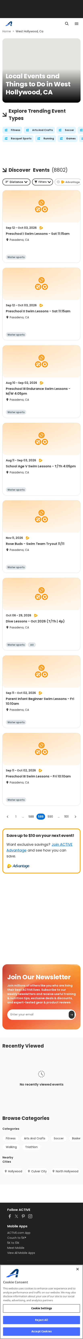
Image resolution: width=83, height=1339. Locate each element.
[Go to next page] (75, 817)
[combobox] (16, 182)
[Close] (77, 1269)
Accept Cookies (41, 1331)
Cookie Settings (41, 1308)
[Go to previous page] (8, 817)
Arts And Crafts (34, 1138)
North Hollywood (67, 1171)
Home (6, 31)
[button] (42, 182)
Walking (11, 1147)
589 (41, 817)
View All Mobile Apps (21, 1253)
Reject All (41, 1320)
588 (31, 817)
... (23, 817)
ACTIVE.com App (18, 1233)
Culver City (39, 1171)
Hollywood (15, 1171)
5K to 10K (13, 1243)
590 (50, 817)
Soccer (59, 1138)
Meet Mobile (15, 1248)
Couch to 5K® (16, 1238)
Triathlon (31, 1147)
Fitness (11, 1138)
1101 (66, 817)
